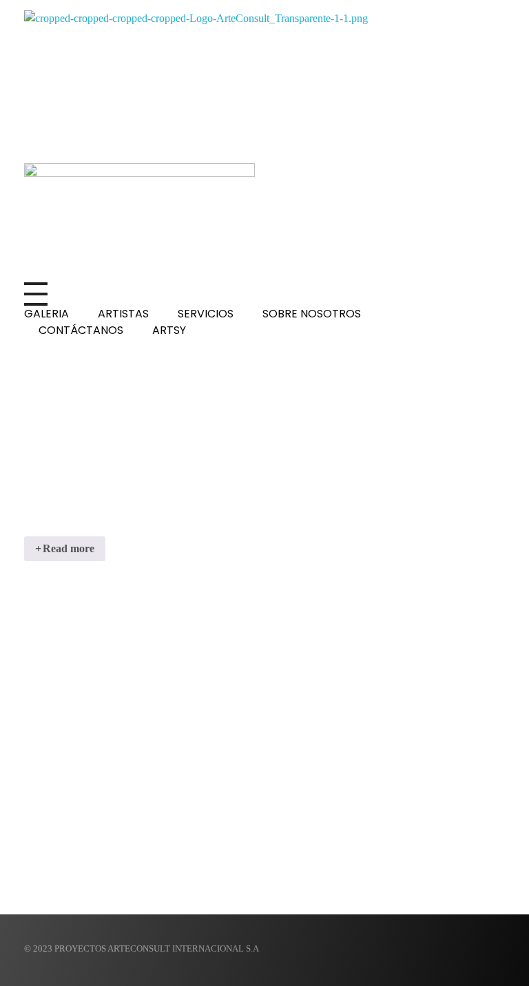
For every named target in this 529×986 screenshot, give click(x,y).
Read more (68, 548)
